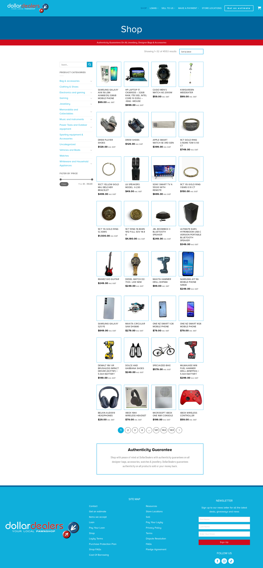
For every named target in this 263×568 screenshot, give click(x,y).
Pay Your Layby (154, 522)
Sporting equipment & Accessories (71, 136)
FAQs (149, 544)
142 (164, 430)
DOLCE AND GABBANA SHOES (134, 367)
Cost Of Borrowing (99, 554)
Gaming (64, 98)
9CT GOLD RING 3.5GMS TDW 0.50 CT (189, 143)
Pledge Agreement (156, 549)
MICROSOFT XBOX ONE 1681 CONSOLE (163, 414)
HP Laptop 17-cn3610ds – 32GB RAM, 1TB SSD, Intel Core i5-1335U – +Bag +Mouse (136, 95)
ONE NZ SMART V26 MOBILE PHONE (163, 325)
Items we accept (98, 516)
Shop (144, 8)
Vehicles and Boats (70, 149)
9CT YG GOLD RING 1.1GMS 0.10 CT (190, 186)
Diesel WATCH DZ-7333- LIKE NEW (135, 280)
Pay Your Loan (97, 527)
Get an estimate (97, 511)
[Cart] (258, 8)
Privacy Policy (153, 527)
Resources (151, 506)
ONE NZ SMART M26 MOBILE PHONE (190, 325)
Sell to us (167, 8)
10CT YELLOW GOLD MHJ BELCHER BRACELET (108, 187)
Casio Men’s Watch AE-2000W (162, 91)
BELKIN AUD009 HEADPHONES (106, 414)
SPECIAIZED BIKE (162, 365)
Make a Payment (187, 8)
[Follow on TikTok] (231, 561)
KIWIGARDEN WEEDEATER (187, 91)
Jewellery (65, 103)
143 (172, 430)
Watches (64, 155)
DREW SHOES (132, 140)
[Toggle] (91, 81)
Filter (64, 184)
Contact (93, 506)
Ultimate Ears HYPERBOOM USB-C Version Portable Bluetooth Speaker (190, 235)
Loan (91, 522)
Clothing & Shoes (69, 86)
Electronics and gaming (72, 92)
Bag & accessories (69, 80)
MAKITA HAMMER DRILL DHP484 (162, 280)
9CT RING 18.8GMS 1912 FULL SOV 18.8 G (135, 232)
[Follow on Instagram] (224, 561)
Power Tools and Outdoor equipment (73, 126)
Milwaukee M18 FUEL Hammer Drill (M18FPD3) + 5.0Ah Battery (189, 369)
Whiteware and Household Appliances (74, 163)
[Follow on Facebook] (217, 561)
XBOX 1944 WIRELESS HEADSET (135, 414)
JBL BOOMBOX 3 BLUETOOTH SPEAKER (161, 232)
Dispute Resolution (156, 538)
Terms (149, 533)
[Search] (89, 64)
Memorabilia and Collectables (69, 111)
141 (156, 430)
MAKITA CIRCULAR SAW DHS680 (135, 325)
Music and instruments (72, 119)
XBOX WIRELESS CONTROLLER (188, 414)
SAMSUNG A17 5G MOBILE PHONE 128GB (189, 282)
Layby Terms (96, 538)
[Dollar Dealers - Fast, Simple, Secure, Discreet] (28, 8)
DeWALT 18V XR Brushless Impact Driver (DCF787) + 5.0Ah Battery (108, 369)
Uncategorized (67, 144)
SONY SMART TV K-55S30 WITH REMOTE (163, 187)
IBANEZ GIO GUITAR (108, 279)
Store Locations (211, 8)
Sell (148, 516)
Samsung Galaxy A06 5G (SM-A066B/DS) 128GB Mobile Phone (108, 94)
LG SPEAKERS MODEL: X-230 (132, 186)
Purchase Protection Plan (102, 544)
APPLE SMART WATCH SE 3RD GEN (163, 141)
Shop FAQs (95, 549)
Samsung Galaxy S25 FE (108, 325)
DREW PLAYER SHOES (105, 141)
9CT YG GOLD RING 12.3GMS (108, 230)
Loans (153, 8)
